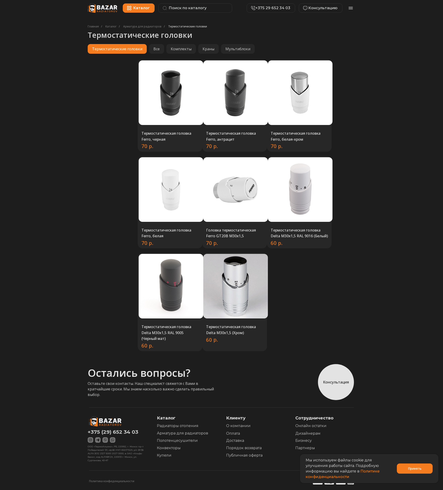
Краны (208, 48)
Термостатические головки (187, 26)
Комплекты (181, 48)
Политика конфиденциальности (111, 481)
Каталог (111, 26)
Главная (93, 26)
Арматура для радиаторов (142, 26)
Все (156, 48)
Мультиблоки (237, 48)
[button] (318, 8)
